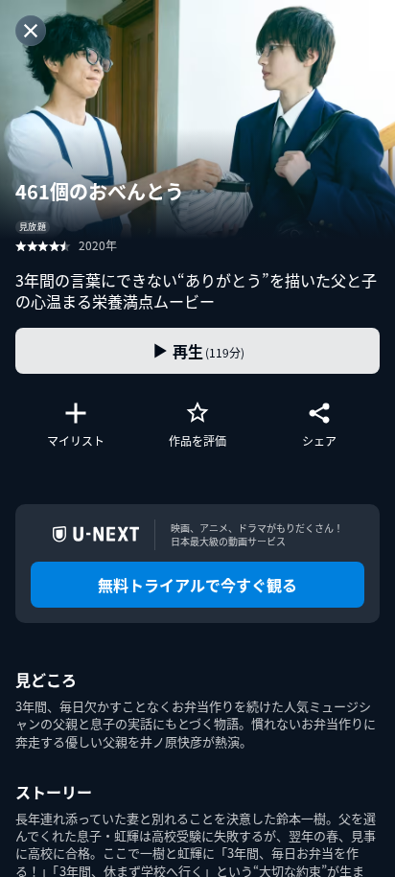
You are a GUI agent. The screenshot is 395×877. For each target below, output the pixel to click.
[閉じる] (30, 30)
